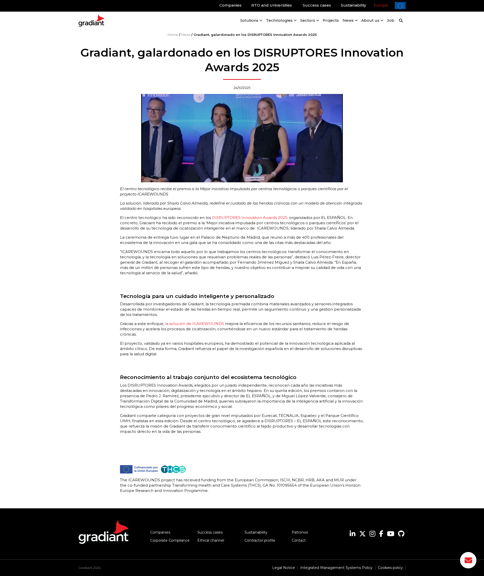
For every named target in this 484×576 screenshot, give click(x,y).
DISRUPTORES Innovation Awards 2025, (249, 217)
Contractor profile (260, 540)
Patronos (300, 532)
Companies (160, 532)
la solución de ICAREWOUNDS (194, 323)
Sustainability (256, 532)
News (185, 35)
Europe (381, 5)
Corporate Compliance (170, 540)
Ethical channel (210, 540)
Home (173, 35)
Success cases (210, 532)
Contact (299, 540)
